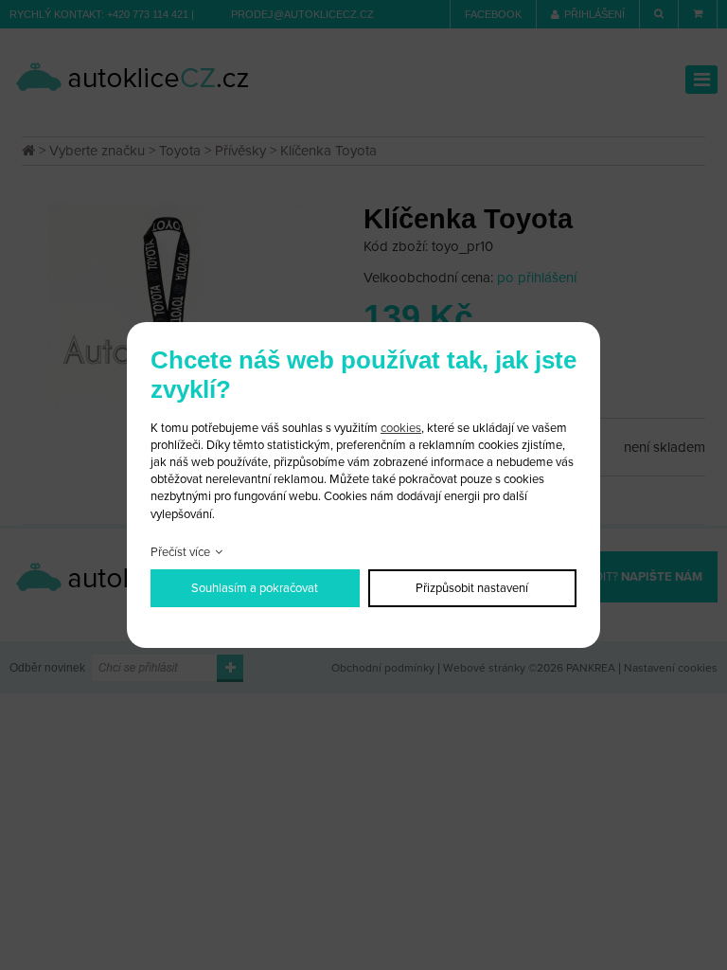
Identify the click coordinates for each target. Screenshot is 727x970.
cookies (401, 428)
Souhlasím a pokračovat (254, 588)
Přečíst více (180, 552)
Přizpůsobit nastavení (472, 588)
